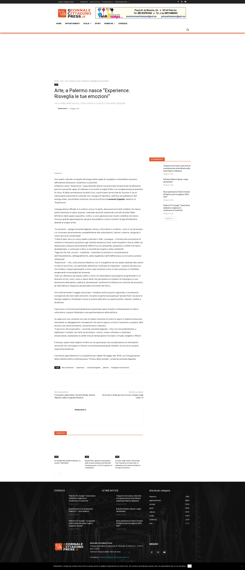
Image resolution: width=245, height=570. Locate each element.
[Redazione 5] (56, 108)
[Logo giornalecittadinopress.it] (74, 13)
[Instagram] (181, 1)
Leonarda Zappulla (93, 367)
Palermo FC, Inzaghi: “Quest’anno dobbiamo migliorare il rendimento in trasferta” (176, 207)
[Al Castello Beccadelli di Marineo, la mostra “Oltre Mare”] (68, 448)
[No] (242, 566)
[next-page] (60, 474)
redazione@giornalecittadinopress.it (114, 557)
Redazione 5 (62, 108)
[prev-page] (56, 474)
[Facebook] (178, 1)
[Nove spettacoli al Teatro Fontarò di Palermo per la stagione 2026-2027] (155, 195)
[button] (188, 30)
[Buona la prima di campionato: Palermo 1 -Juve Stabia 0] (60, 512)
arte (61, 81)
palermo (106, 367)
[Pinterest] (87, 115)
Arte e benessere (68, 367)
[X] (81, 115)
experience (80, 367)
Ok (189, 566)
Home (56, 81)
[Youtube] (185, 1)
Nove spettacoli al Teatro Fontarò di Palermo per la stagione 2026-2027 (176, 194)
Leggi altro (169, 218)
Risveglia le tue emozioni (120, 367)
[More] (99, 115)
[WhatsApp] (93, 115)
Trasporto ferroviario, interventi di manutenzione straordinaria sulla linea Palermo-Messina (176, 168)
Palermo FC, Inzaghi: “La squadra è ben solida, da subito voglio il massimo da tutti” (82, 523)
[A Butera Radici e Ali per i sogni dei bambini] (155, 182)
